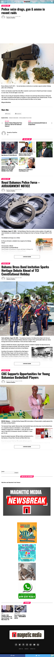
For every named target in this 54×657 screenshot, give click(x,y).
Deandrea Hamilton (11, 17)
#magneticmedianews (13, 117)
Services (26, 648)
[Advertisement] (27, 31)
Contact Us (32, 648)
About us (21, 648)
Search (2, 471)
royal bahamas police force (26, 117)
